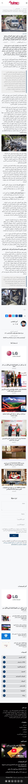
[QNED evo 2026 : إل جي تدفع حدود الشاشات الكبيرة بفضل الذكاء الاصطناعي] (14, 477)
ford (24, 309)
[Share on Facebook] (16, 316)
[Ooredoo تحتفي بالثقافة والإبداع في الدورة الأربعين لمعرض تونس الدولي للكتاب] (14, 379)
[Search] (2, 3)
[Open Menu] (26, 3)
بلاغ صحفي (17, 8)
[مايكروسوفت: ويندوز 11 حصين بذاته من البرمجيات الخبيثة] (5, 636)
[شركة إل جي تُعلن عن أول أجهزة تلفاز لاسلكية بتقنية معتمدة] (14, 403)
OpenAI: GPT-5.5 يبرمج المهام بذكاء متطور (17, 769)
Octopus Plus (9, 777)
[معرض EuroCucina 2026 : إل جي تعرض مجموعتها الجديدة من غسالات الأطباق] (14, 452)
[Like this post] (20, 316)
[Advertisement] (14, 568)
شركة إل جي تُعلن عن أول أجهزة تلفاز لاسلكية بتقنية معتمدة (20, 625)
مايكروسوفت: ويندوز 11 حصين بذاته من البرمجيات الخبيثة (19, 634)
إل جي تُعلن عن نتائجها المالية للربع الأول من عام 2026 (14, 609)
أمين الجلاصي (20, 42)
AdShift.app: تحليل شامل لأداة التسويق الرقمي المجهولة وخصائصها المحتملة (20, 644)
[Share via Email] (6, 316)
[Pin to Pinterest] (10, 316)
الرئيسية (25, 8)
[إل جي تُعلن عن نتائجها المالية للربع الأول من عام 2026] (14, 354)
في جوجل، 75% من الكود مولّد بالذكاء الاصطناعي (16, 772)
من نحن (24, 707)
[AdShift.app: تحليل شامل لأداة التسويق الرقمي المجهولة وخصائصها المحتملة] (5, 645)
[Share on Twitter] (13, 316)
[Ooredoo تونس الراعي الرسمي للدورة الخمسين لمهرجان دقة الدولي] (14, 428)
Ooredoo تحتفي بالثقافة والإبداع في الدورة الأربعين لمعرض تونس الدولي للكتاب (19, 617)
